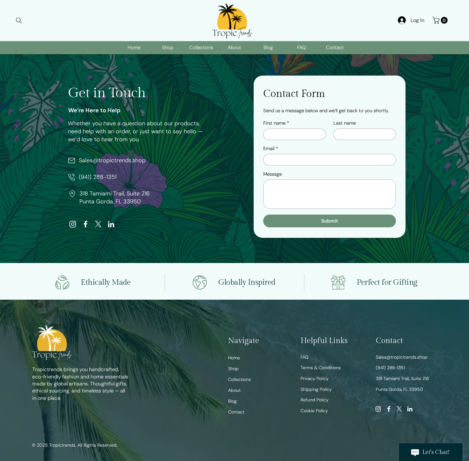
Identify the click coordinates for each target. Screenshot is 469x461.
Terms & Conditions (321, 367)
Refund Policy (315, 400)
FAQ (305, 357)
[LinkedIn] (111, 224)
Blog (232, 401)
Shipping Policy (316, 389)
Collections (239, 379)
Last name (344, 123)
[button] (441, 20)
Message (272, 174)
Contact (236, 412)
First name (276, 123)
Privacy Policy (315, 378)
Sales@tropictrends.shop (112, 160)
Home (234, 358)
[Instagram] (72, 224)
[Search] (18, 20)
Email (270, 148)
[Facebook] (85, 224)
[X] (98, 224)
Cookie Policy (314, 410)
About (234, 390)
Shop (233, 368)
